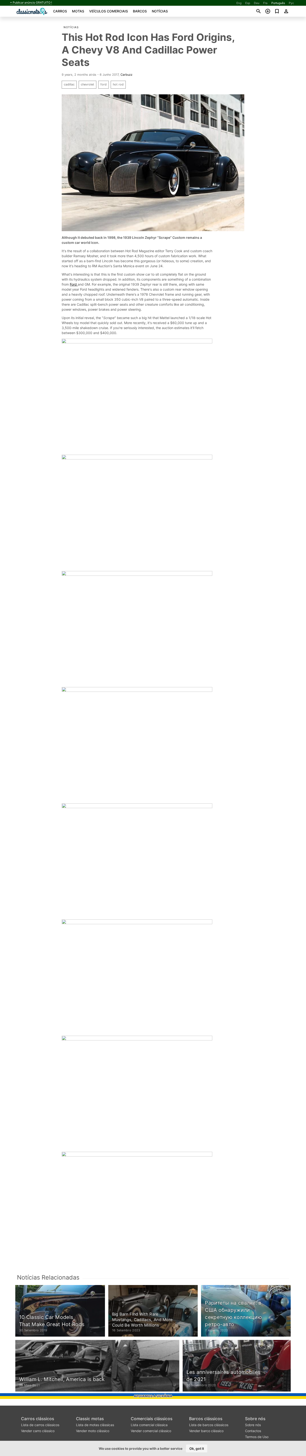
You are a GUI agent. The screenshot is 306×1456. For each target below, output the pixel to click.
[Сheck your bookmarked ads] (277, 11)
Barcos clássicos (205, 1418)
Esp (247, 3)
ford (103, 84)
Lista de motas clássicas (95, 1425)
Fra (265, 3)
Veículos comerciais (108, 11)
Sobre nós (255, 1418)
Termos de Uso (256, 1437)
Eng (238, 3)
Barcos (140, 11)
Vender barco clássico (206, 1431)
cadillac (69, 84)
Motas (78, 11)
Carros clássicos (37, 1418)
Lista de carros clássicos (40, 1425)
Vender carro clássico (38, 1431)
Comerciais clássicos (151, 1418)
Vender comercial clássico (151, 1431)
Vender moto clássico (92, 1431)
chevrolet (87, 84)
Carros (60, 11)
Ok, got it (196, 1448)
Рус (291, 3)
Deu (256, 3)
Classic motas (90, 1418)
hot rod (118, 84)
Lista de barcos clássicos (208, 1425)
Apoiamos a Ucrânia (153, 1396)
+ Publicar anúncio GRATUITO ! (31, 2)
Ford (74, 284)
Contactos (253, 1431)
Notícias (160, 11)
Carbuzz (126, 74)
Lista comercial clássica (149, 1425)
